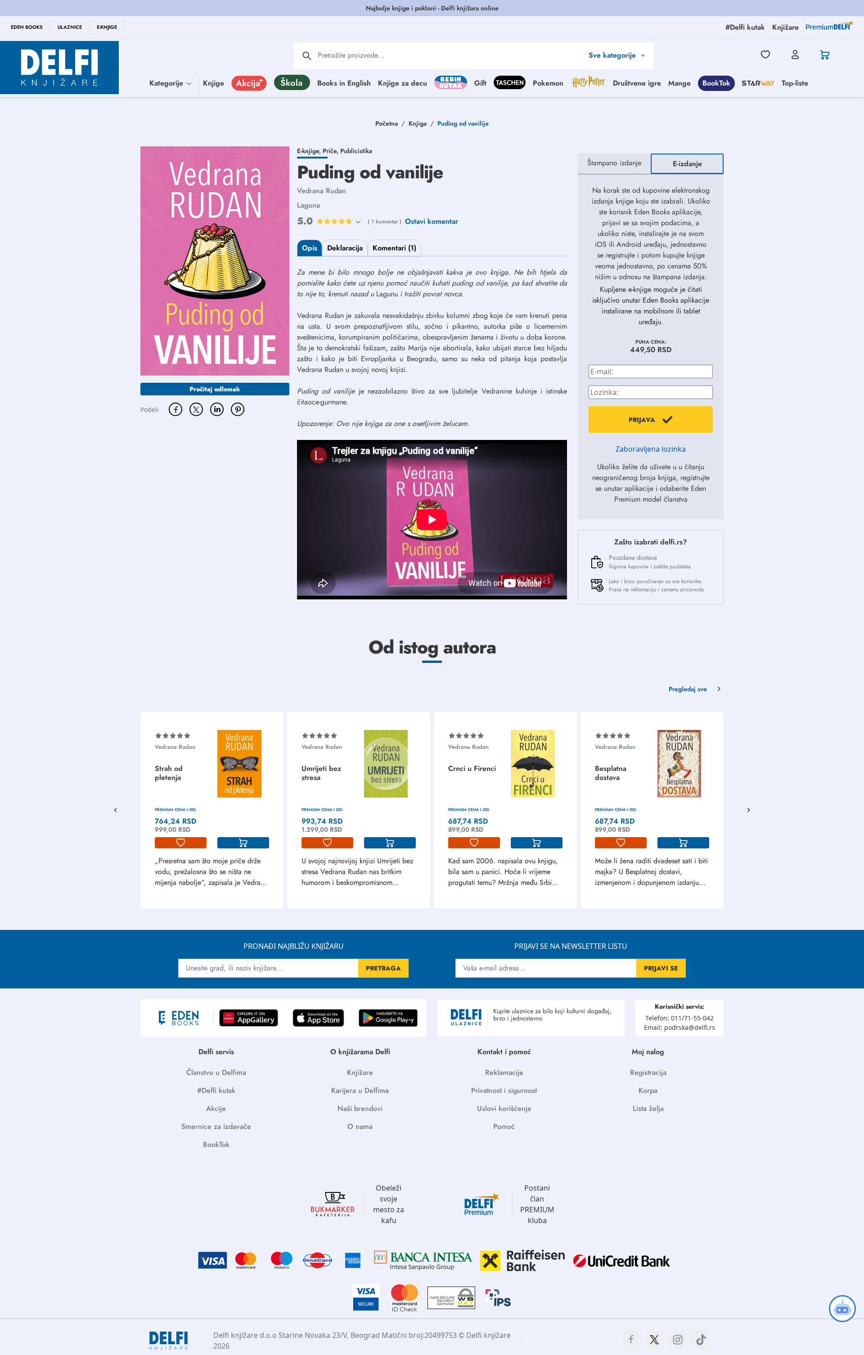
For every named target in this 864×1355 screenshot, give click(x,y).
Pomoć (504, 1126)
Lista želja (648, 1108)
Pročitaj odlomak (214, 389)
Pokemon (548, 82)
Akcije (216, 1108)
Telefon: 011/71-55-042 (679, 1018)
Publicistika (356, 150)
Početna (386, 123)
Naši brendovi (360, 1108)
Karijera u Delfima (360, 1090)
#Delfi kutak (216, 1090)
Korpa (648, 1090)
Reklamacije (504, 1072)
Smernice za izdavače (216, 1126)
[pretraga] (307, 56)
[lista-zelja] (181, 843)
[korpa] (243, 843)
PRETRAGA (383, 968)
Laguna (308, 205)
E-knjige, (310, 150)
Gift (480, 82)
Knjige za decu (402, 82)
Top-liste (795, 82)
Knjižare (360, 1072)
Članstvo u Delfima (216, 1072)
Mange (679, 82)
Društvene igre (637, 82)
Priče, (331, 150)
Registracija (648, 1072)
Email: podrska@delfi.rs (679, 1027)
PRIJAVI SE (661, 968)
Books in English (344, 82)
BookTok (716, 82)
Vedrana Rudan (321, 191)
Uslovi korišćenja (504, 1108)
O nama (360, 1126)
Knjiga (418, 123)
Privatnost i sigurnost (504, 1090)
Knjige (213, 82)
